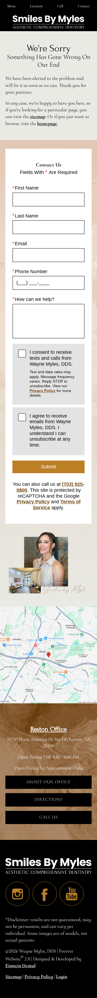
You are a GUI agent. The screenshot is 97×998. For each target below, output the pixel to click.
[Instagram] (17, 894)
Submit (48, 466)
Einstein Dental (20, 965)
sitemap (37, 116)
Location (36, 6)
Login (61, 976)
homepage (47, 123)
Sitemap (13, 976)
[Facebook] (45, 894)
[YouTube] (72, 894)
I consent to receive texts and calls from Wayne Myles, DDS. (52, 373)
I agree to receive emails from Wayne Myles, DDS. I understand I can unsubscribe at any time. (50, 430)
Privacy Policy (43, 390)
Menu (11, 6)
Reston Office (48, 729)
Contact (84, 6)
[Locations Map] (48, 654)
